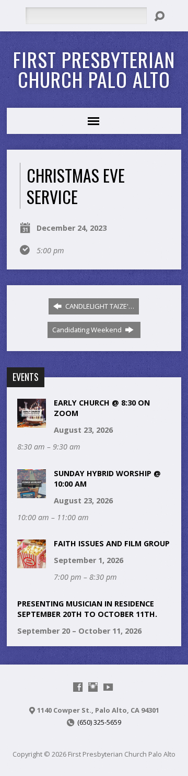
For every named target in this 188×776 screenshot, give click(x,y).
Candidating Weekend (87, 329)
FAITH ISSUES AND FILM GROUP (112, 543)
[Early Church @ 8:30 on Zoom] (31, 422)
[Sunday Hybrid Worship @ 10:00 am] (31, 492)
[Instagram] (93, 687)
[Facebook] (78, 687)
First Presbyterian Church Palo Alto (94, 69)
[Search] (159, 16)
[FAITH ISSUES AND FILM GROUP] (31, 563)
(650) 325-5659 (99, 722)
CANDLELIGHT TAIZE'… (99, 306)
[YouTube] (108, 687)
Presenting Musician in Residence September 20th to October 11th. (87, 609)
